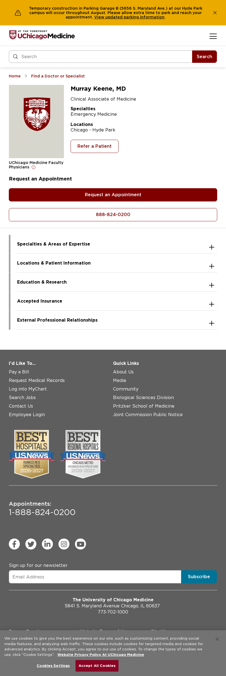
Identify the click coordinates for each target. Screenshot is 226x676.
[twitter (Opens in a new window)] (30, 544)
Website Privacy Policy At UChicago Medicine (100, 655)
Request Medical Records (37, 380)
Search (204, 56)
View (99, 17)
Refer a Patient (94, 146)
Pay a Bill (19, 372)
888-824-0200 (113, 214)
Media (119, 380)
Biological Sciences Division (143, 397)
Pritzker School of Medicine (143, 406)
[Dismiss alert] (215, 12)
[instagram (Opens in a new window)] (63, 544)
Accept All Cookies (97, 666)
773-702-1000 (113, 612)
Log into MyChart (28, 389)
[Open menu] (213, 36)
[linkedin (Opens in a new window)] (47, 544)
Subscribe (199, 576)
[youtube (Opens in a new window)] (80, 544)
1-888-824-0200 (42, 508)
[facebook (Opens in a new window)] (14, 544)
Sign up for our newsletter (38, 565)
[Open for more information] (33, 167)
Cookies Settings (53, 666)
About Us (123, 372)
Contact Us (21, 406)
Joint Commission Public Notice (148, 414)
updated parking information (135, 17)
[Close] (217, 639)
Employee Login (27, 414)
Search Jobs (22, 397)
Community (125, 389)
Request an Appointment (113, 194)
